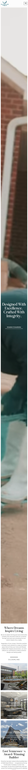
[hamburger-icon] (25, 3)
